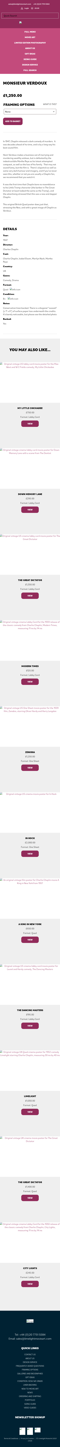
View (30, 423)
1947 (5, 240)
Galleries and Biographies (30, 1373)
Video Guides (30, 1407)
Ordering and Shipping (30, 1396)
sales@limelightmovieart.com (19, 4)
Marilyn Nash (38, 258)
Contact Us (30, 1354)
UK (4, 270)
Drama (15, 280)
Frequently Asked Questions (30, 1366)
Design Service (30, 1362)
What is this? (50, 104)
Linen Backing (30, 1385)
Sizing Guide (30, 1404)
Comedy (7, 280)
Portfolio (30, 1400)
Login (26, 8)
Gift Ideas (30, 1377)
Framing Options (19, 104)
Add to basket (12, 121)
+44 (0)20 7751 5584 (41, 4)
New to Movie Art (30, 1388)
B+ (4, 298)
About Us (30, 1358)
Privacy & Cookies (27, 1438)
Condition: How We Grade (30, 1381)
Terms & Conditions (11, 1438)
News (30, 1392)
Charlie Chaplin (10, 258)
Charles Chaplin (10, 249)
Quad (5, 289)
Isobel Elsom (25, 258)
